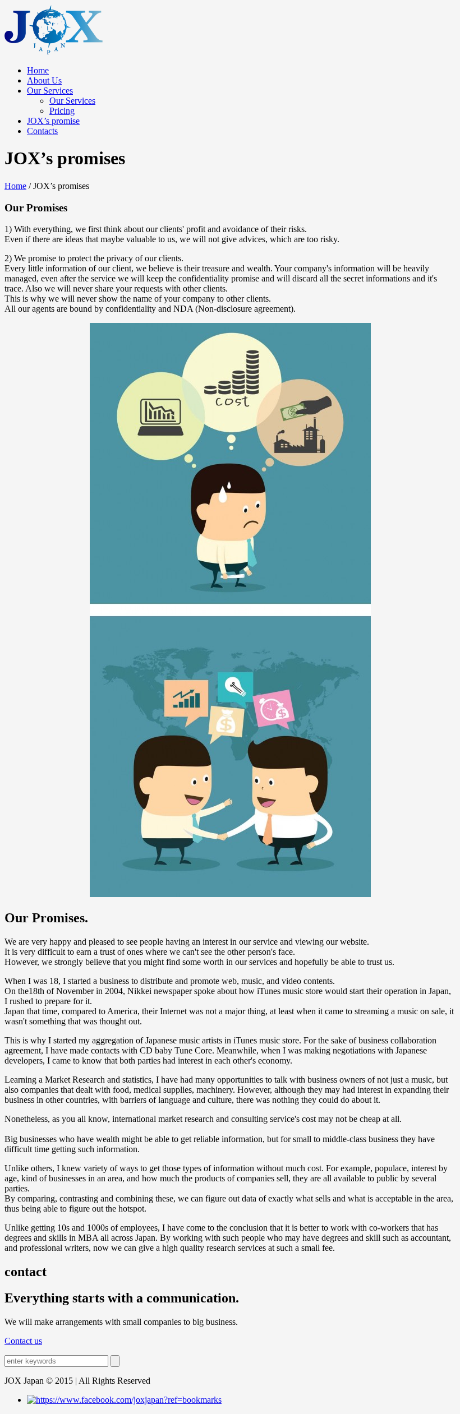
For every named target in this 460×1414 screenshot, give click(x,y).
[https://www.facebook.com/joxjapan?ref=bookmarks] (124, 1399)
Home (15, 186)
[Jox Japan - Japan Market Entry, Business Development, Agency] (53, 51)
